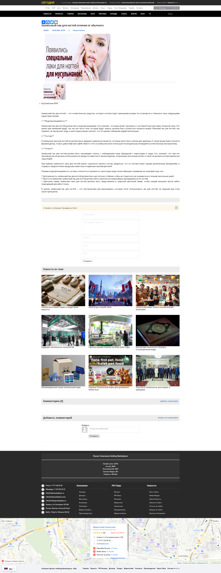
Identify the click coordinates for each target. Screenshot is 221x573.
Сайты (124, 14)
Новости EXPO (168, 2)
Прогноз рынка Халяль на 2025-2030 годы (109, 347)
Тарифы (132, 8)
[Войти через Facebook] (99, 425)
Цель (59, 8)
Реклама (102, 14)
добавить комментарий (169, 401)
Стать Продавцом (120, 8)
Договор (96, 8)
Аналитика (118, 506)
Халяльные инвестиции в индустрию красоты (59, 308)
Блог (143, 14)
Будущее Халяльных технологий (57, 347)
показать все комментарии (168, 418)
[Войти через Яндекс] (103, 425)
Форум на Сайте (156, 510)
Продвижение (119, 510)
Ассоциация (74, 8)
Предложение (86, 8)
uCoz (178, 568)
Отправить (94, 436)
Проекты (66, 8)
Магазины (82, 14)
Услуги (102, 8)
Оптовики (83, 506)
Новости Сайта (155, 503)
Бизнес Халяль (79, 30)
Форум (134, 14)
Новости (47, 14)
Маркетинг (118, 503)
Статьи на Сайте (156, 506)
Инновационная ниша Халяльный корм (60, 387)
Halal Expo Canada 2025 (100, 307)
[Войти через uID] (91, 425)
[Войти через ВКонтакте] (95, 425)
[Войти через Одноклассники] (111, 425)
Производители (85, 513)
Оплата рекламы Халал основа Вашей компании (155, 308)
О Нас (47, 8)
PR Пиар (117, 495)
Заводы (82, 492)
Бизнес (117, 492)
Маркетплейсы (85, 510)
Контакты (139, 8)
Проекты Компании (157, 513)
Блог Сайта (154, 492)
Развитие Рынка (75, 2)
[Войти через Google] (107, 425)
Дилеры (82, 495)
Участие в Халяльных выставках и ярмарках (153, 388)
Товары (109, 8)
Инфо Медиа (154, 495)
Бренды (113, 14)
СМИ (53, 8)
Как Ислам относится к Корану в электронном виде (151, 348)
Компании (83, 503)
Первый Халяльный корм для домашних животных (109, 388)
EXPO (93, 14)
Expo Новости (155, 499)
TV (150, 14)
